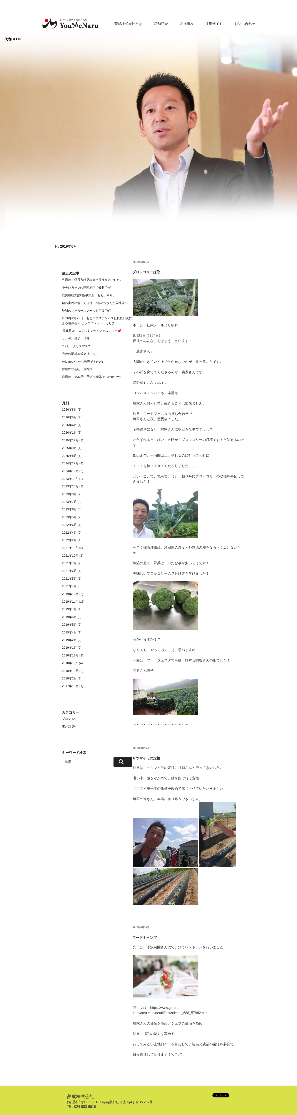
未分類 (66, 726)
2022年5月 (69, 524)
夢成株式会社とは (128, 24)
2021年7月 (69, 563)
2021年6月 (69, 570)
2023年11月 (70, 478)
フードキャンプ (144, 937)
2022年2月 (69, 540)
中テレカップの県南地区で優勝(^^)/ (86, 287)
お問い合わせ (244, 24)
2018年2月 (69, 678)
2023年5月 (69, 517)
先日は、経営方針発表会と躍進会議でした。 (92, 279)
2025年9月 (69, 448)
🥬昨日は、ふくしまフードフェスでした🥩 (91, 330)
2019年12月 (70, 594)
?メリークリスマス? (76, 346)
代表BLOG (12, 39)
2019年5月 (69, 624)
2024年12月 (70, 463)
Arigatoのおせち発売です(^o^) (82, 361)
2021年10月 (70, 555)
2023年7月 (69, 501)
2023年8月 (69, 494)
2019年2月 (69, 640)
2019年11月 (70, 601)
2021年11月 (70, 547)
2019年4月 (69, 632)
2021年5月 (69, 578)
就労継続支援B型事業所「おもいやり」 (89, 295)
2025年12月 (70, 440)
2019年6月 (69, 617)
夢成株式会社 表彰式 (77, 369)
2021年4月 (69, 586)
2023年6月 (69, 509)
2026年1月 (69, 432)
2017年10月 (70, 686)
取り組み (187, 24)
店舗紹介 (161, 24)
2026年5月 (69, 417)
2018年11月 (70, 663)
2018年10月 (70, 671)
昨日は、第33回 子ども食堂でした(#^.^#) (91, 376)
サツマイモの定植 (146, 758)
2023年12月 (70, 471)
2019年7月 (69, 609)
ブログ (66, 718)
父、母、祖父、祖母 (75, 338)
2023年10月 (70, 486)
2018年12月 (70, 655)
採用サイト (214, 24)
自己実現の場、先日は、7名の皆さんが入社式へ (95, 303)
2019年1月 (69, 647)
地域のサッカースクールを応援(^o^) (87, 310)
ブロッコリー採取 (146, 272)
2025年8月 (69, 455)
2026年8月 (69, 409)
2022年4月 (69, 532)
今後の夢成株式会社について (82, 353)
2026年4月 (69, 425)
